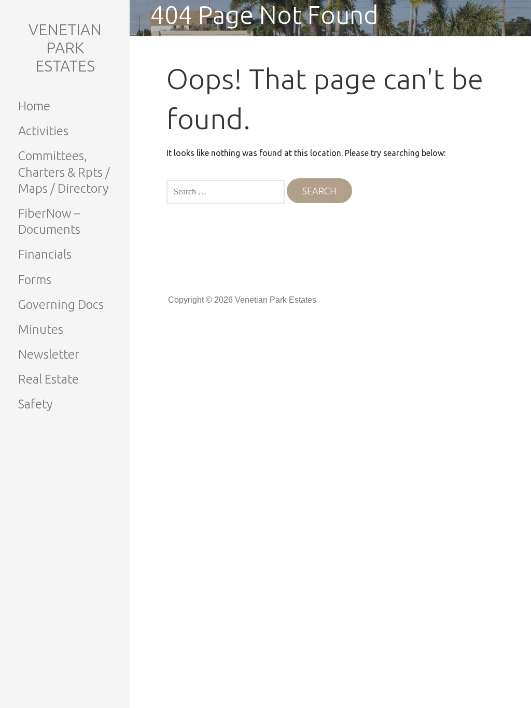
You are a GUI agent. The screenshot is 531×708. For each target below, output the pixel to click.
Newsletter (48, 354)
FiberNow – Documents (49, 221)
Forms (34, 280)
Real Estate (48, 379)
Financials (45, 254)
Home (34, 106)
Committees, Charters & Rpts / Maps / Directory (64, 172)
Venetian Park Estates (65, 48)
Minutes (40, 329)
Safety (35, 404)
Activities (43, 131)
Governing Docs (61, 304)
